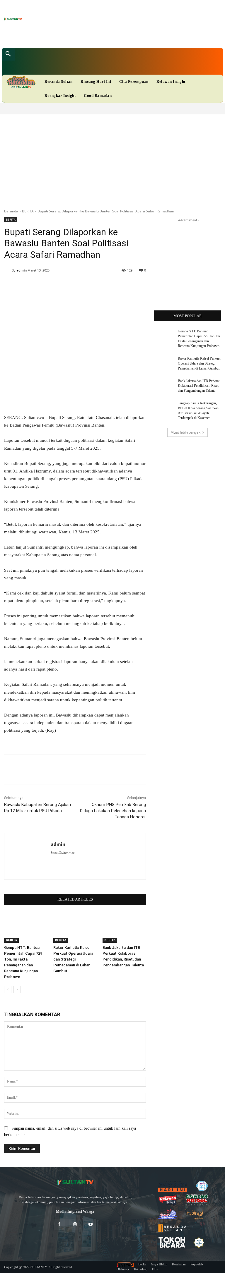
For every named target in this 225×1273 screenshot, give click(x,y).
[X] (96, 37)
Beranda (11, 211)
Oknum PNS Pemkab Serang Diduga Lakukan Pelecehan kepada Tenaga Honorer (113, 811)
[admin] (8, 270)
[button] (8, 54)
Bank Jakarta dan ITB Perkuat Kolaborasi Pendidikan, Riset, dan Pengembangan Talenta (198, 386)
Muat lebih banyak (185, 432)
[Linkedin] (87, 37)
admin (21, 270)
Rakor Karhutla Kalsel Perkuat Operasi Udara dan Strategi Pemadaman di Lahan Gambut (73, 959)
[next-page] (17, 989)
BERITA (28, 211)
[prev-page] (7, 989)
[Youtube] (105, 37)
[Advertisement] (112, 158)
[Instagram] (75, 1224)
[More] (180, 769)
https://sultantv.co (63, 852)
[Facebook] (78, 37)
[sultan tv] (75, 1182)
